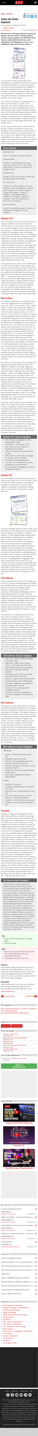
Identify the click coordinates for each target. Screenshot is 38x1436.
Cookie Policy (24, 1391)
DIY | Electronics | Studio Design (14, 1326)
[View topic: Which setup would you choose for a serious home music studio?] (36, 1234)
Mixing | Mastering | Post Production (10, 1247)
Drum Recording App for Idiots (11, 1209)
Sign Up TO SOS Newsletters (19, 1066)
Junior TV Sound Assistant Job (11, 1294)
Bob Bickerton (5, 1244)
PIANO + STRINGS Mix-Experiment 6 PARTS (15, 1278)
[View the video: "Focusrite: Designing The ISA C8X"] (19, 1113)
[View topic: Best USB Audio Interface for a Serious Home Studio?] (36, 1225)
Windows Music (8, 1317)
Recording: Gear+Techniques (8, 1214)
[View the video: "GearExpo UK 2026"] (19, 1135)
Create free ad (16, 1026)
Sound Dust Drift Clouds (10, 1049)
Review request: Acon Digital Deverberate (15, 1290)
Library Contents (9, 148)
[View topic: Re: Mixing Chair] (36, 1242)
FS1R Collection (7, 578)
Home (3, 14)
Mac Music (6, 1319)
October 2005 (33, 30)
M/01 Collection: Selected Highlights (17, 746)
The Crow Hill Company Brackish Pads (14, 1045)
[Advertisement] (19, 1084)
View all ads (6, 1026)
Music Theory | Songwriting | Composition (17, 1331)
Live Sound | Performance (12, 1324)
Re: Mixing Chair (6, 1242)
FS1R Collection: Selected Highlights (17, 655)
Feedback (6, 1341)
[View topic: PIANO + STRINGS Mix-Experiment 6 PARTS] (36, 1278)
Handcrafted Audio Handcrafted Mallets (15, 1038)
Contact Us (14, 1391)
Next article (30, 996)
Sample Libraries (8, 28)
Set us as (31, 14)
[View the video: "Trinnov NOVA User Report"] (19, 1158)
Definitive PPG (6, 475)
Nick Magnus (6, 30)
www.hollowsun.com (8, 991)
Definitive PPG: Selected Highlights (17, 436)
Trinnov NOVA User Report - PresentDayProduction (19, 1168)
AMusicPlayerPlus (6, 1220)
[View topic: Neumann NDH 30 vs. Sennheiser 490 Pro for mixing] (36, 1282)
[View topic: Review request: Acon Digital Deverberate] (36, 1290)
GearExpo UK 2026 (19, 1145)
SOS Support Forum (10, 1343)
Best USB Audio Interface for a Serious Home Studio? (18, 1225)
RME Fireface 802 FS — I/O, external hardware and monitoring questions (18, 1217)
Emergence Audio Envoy (10, 1034)
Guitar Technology (9, 1312)
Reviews (9, 14)
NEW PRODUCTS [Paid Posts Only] (15, 1315)
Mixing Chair (5, 1274)
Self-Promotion (8, 1338)
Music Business (8, 1329)
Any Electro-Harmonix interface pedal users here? (18, 1286)
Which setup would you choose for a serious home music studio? (18, 1234)
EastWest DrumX (8, 1042)
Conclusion (5, 810)
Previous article (9, 996)
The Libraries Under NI (16, 880)
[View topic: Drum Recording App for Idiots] (36, 1209)
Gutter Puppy (5, 1212)
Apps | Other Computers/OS (13, 1322)
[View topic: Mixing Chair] (36, 1274)
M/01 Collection (7, 702)
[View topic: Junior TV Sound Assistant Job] (36, 1294)
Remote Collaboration (10, 1336)
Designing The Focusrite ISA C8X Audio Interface (19, 1123)
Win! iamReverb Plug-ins (9, 1011)
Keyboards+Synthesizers (11, 1310)
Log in (4, 2)
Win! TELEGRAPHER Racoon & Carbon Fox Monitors (19, 1009)
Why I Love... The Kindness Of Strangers (15, 1058)
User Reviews (7, 1333)
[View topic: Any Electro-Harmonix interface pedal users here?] (36, 1286)
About (7, 1391)
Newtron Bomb (7, 298)
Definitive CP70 (7, 218)
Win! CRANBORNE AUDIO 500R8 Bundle (14, 1013)
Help (31, 1391)
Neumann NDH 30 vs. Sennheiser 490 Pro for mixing (18, 1282)
